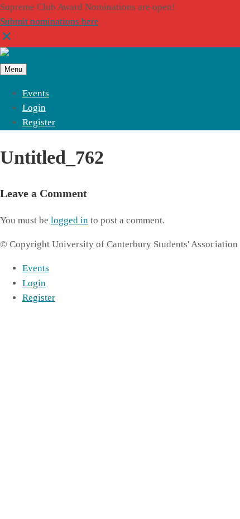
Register (38, 122)
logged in (69, 220)
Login (34, 107)
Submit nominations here (49, 21)
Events (35, 93)
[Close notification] (6, 40)
